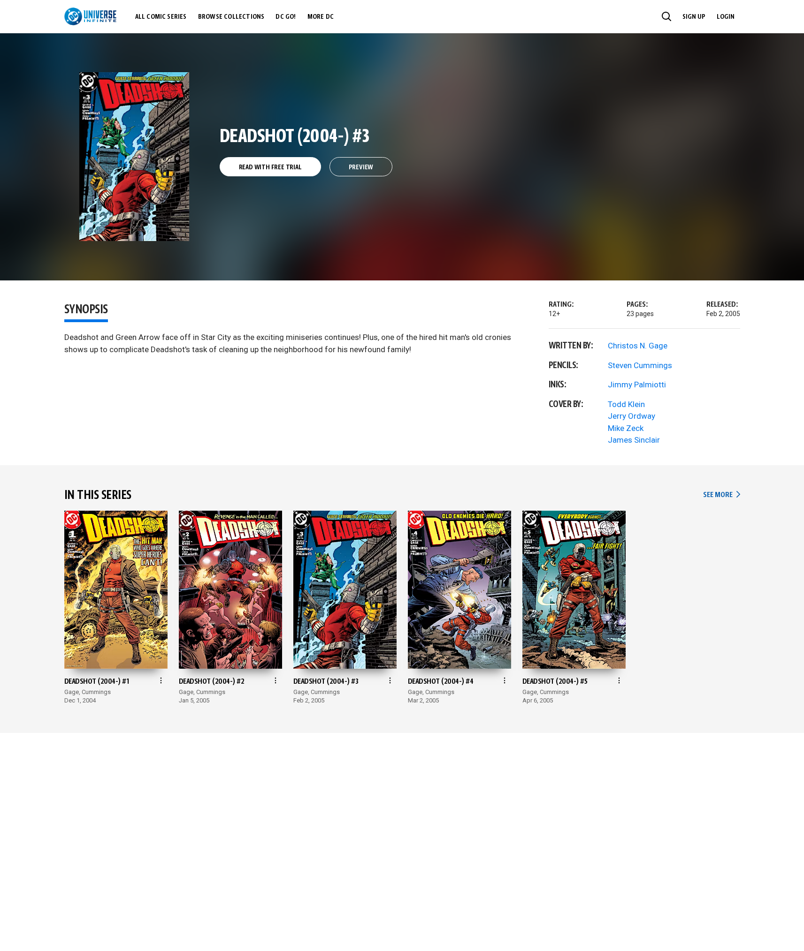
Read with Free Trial (270, 167)
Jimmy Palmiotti (637, 384)
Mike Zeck (625, 428)
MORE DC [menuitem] (320, 17)
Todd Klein (626, 404)
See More (721, 495)
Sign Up (693, 17)
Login (726, 17)
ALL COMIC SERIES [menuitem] (161, 17)
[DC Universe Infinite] (90, 16)
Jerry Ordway (631, 416)
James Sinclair (634, 440)
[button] (666, 16)
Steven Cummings (640, 365)
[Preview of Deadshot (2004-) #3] (134, 156)
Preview (361, 167)
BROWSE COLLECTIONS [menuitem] (231, 17)
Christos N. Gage (637, 345)
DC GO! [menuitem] (286, 17)
